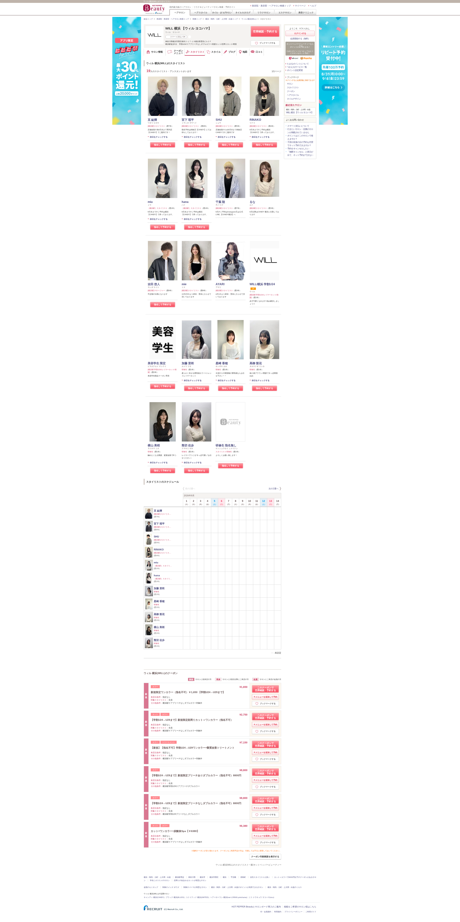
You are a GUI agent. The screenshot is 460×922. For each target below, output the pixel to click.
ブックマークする (267, 43)
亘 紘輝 (152, 119)
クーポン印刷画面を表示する (265, 856)
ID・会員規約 (265, 912)
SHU (219, 119)
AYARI (220, 284)
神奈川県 (192, 877)
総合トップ (148, 19)
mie (184, 284)
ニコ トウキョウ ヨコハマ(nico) (261, 897)
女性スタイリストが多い (260, 877)
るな (252, 201)
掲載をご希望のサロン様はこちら (300, 906)
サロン (290, 83)
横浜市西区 (214, 877)
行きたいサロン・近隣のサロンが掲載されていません (300, 131)
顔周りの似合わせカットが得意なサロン (190, 880)
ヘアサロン (179, 12)
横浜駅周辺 (179, 877)
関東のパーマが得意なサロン (195, 887)
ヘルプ (313, 5)
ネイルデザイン (294, 99)
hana (185, 201)
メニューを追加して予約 (266, 697)
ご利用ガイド (310, 912)
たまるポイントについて (298, 64)
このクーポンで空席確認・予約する (265, 689)
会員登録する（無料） (300, 38)
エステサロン (285, 12)
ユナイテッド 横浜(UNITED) (197, 897)
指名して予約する (162, 145)
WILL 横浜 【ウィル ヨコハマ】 (188, 28)
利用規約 (277, 912)
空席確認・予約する (265, 31)
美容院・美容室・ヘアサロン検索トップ (271, 5)
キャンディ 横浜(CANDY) (154, 897)
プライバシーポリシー (293, 912)
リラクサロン (263, 12)
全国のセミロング (151, 887)
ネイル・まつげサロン (221, 12)
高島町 (243, 877)
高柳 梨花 (256, 363)
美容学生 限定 (157, 363)
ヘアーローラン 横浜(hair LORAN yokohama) (228, 897)
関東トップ (197, 19)
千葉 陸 (220, 201)
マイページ (300, 5)
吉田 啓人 (154, 284)
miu (150, 201)
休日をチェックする (159, 137)
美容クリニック (306, 12)
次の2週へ (274, 488)
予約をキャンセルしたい (298, 148)
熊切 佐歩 (188, 445)
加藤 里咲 (188, 363)
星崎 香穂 (222, 363)
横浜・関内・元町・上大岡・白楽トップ (221, 19)
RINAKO (255, 119)
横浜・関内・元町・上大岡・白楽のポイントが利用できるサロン (237, 887)
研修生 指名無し (226, 445)
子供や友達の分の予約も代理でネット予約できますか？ (300, 144)
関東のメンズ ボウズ (170, 887)
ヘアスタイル (200, 12)
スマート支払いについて (298, 126)
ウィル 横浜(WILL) (249, 19)
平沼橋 (233, 877)
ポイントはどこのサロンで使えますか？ (300, 137)
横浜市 (202, 877)
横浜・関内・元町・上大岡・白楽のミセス (285, 887)
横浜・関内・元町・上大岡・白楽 (157, 877)
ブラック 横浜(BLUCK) (175, 897)
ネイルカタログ (242, 12)
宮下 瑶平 (188, 119)
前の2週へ (190, 488)
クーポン (291, 91)
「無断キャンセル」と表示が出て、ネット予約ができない (300, 153)
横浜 (224, 877)
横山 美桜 (154, 445)
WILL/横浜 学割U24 (262, 284)
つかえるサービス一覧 (297, 67)
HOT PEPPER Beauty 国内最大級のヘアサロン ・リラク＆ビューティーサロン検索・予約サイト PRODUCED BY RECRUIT (154, 9)
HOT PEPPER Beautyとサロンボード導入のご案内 (256, 906)
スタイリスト (293, 87)
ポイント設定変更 (295, 70)
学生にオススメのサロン (160, 880)
